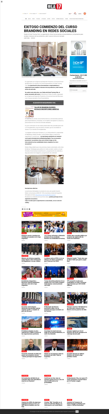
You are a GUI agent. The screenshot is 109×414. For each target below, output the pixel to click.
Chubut (69, 233)
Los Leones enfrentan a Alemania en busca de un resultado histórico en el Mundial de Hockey (54, 237)
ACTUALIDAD (44, 18)
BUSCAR (29, 18)
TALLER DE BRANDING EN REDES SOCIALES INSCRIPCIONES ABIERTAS (46, 108)
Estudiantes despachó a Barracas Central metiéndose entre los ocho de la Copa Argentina (30, 283)
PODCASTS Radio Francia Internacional (76, 18)
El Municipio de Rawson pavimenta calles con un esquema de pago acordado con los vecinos (54, 309)
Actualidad (25, 255)
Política (47, 255)
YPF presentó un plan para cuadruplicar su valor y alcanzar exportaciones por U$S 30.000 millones (76, 283)
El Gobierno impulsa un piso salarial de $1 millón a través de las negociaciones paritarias (31, 332)
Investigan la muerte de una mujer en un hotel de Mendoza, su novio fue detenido (54, 332)
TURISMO (66, 18)
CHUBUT (33, 18)
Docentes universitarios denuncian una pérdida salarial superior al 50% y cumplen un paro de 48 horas (31, 309)
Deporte (24, 233)
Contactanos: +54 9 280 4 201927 (78, 76)
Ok (77, 411)
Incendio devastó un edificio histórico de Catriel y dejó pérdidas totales (75, 355)
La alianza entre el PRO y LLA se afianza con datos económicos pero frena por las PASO (54, 260)
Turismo (70, 328)
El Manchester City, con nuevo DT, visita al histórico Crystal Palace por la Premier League (77, 379)
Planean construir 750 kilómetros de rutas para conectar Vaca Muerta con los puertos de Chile (77, 308)
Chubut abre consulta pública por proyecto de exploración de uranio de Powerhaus (77, 237)
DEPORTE (48, 18)
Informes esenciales (60, 18)
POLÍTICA (53, 18)
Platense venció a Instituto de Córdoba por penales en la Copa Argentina (31, 237)
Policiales (47, 328)
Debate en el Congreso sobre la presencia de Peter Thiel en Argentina (53, 355)
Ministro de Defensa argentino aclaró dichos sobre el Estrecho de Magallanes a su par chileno (31, 260)
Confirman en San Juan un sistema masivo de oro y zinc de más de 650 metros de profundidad (54, 380)
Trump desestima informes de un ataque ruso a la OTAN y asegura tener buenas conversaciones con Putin (54, 283)
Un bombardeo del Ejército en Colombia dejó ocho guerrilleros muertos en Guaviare (31, 379)
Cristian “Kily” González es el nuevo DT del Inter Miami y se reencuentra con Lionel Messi (53, 403)
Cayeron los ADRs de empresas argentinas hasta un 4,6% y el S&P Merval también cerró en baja (31, 404)
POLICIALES (38, 18)
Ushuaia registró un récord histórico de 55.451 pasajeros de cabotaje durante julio (77, 332)
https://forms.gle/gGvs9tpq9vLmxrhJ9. (45, 195)
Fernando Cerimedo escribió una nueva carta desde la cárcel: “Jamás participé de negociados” (32, 355)
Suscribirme (78, 86)
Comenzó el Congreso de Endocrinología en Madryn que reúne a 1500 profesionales (76, 403)
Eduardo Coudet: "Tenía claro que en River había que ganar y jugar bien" (77, 260)
